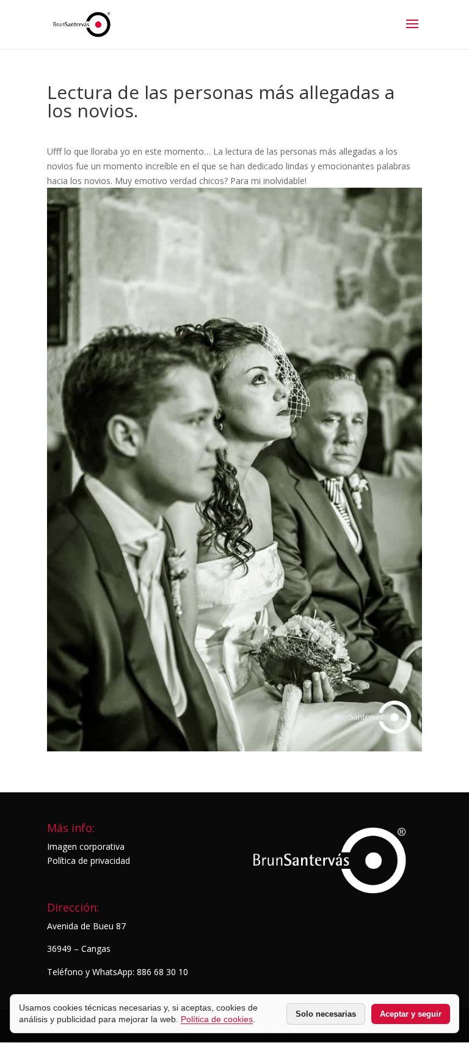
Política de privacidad (88, 860)
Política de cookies (217, 1019)
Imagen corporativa (86, 846)
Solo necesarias (326, 1014)
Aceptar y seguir (411, 1014)
